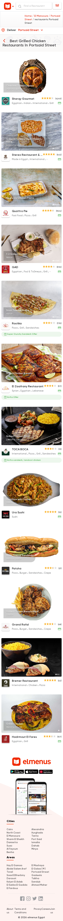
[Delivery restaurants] (4, 40)
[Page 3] (56, 92)
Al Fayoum (12, 849)
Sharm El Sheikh (15, 839)
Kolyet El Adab (15, 881)
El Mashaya (37, 865)
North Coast (13, 832)
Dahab (35, 845)
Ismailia (35, 842)
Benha (10, 852)
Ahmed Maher (39, 885)
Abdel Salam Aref (16, 868)
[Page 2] (54, 92)
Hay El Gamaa (14, 865)
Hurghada (37, 832)
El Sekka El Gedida (17, 885)
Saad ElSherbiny (16, 875)
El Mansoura (13, 836)
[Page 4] (57, 92)
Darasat (11, 878)
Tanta (34, 836)
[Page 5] (58, 92)
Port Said (36, 839)
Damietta (12, 842)
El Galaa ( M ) (38, 868)
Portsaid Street (40, 872)
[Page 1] (53, 92)
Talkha (35, 878)
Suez (9, 845)
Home (28, 15)
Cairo (10, 829)
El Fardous (12, 888)
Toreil (10, 872)
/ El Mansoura (40, 15)
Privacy (37, 909)
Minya (34, 849)
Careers (45, 909)
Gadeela (36, 875)
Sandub (35, 881)
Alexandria (37, 829)
